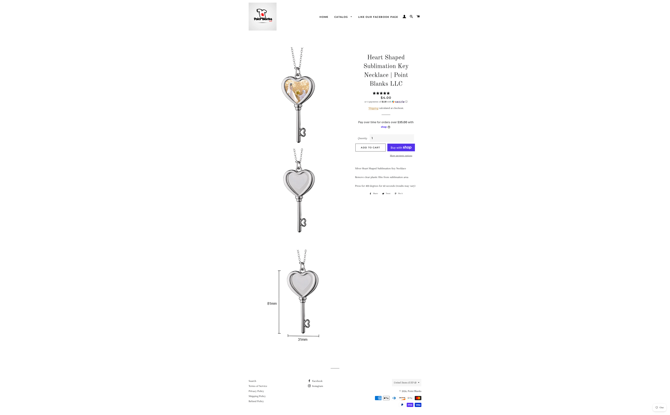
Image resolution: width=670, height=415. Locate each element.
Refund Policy (256, 401)
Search (252, 381)
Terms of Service (258, 386)
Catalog (341, 16)
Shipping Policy (257, 396)
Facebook (316, 381)
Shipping (373, 108)
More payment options (401, 155)
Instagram (317, 386)
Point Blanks (414, 391)
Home (323, 16)
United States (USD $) (405, 382)
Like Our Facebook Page (378, 16)
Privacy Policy (256, 391)
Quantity (362, 138)
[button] (381, 93)
